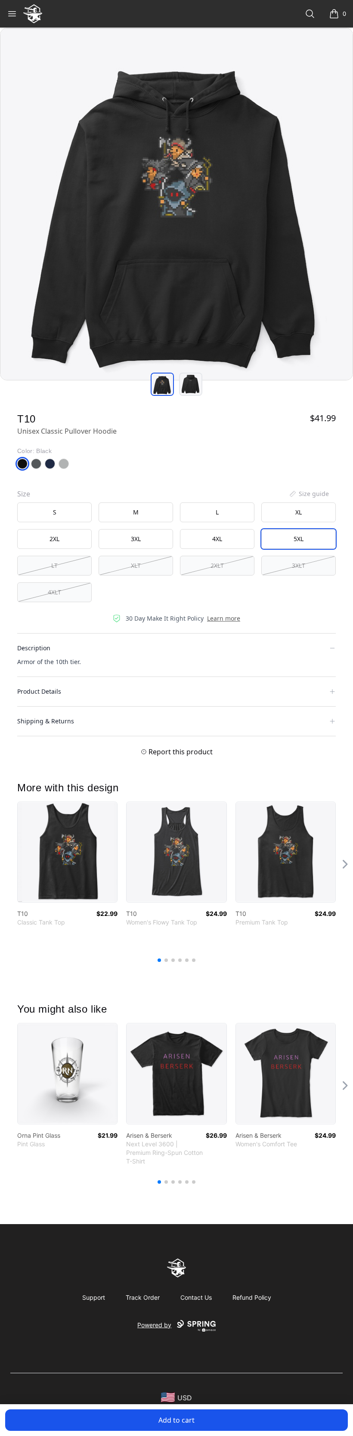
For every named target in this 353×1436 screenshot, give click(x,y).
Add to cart (176, 1420)
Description (33, 648)
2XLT (217, 565)
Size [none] (23, 494)
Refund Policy (251, 1297)
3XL (136, 539)
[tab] (162, 384)
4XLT (54, 592)
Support (93, 1297)
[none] (308, 494)
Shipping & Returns (45, 721)
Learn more (223, 618)
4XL (217, 539)
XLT (136, 565)
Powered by (154, 1325)
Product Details (39, 691)
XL (298, 512)
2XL (54, 539)
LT (54, 565)
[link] (67, 852)
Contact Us (196, 1297)
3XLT (298, 565)
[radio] (54, 512)
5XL (298, 539)
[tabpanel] (176, 204)
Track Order (143, 1297)
